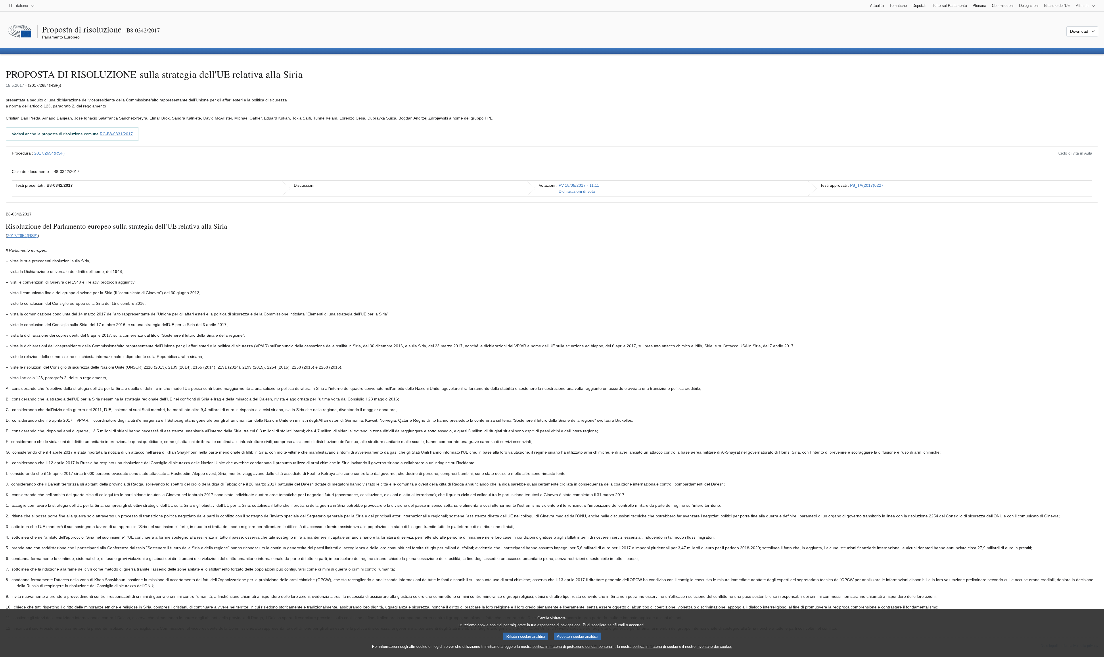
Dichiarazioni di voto (577, 191)
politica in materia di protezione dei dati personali (573, 646)
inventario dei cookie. (714, 646)
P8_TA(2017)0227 (866, 185)
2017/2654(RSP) (49, 153)
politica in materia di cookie (655, 646)
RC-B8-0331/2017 (116, 134)
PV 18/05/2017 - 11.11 (579, 185)
